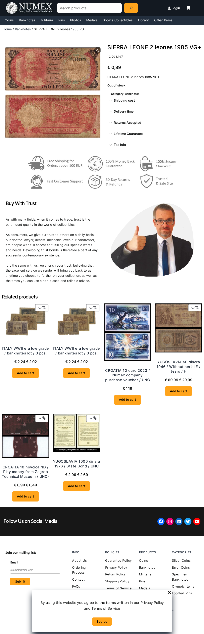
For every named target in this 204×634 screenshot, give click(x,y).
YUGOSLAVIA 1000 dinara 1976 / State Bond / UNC (76, 463)
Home (7, 29)
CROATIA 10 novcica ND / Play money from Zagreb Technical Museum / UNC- (25, 472)
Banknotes (23, 29)
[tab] (154, 100)
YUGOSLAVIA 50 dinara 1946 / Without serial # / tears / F (179, 366)
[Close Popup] (169, 593)
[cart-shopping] (188, 8)
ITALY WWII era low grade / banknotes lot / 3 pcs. (25, 350)
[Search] (131, 8)
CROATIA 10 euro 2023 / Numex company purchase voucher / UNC (127, 375)
